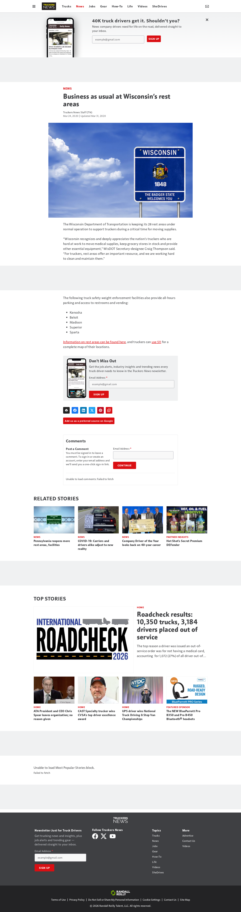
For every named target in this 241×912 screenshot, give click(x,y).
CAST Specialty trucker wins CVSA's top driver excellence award (97, 715)
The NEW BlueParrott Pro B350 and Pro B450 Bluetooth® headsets (183, 715)
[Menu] (34, 6)
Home (140, 607)
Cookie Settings (151, 899)
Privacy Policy (77, 899)
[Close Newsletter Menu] (207, 20)
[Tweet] (92, 410)
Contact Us (170, 899)
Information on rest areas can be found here (94, 342)
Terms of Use (58, 899)
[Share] (75, 410)
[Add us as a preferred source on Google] (109, 410)
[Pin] (100, 410)
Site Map (185, 899)
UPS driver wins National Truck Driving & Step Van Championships (138, 715)
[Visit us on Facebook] (95, 836)
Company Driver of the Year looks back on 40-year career (141, 543)
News (67, 88)
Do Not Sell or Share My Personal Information (113, 899)
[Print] (66, 410)
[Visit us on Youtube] (113, 836)
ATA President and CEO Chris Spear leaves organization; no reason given (53, 715)
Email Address (98, 377)
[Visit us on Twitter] (104, 836)
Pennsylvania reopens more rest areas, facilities (52, 543)
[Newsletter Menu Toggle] (207, 6)
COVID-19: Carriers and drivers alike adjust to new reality (95, 545)
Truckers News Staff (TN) (77, 112)
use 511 (156, 342)
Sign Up (154, 38)
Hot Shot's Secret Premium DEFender (184, 543)
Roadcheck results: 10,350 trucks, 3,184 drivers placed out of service (167, 626)
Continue (125, 465)
